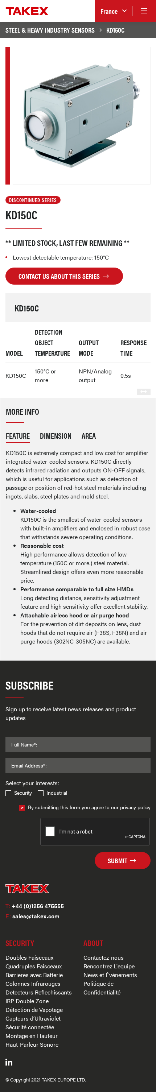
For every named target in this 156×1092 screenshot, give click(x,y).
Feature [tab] (18, 435)
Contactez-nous (103, 957)
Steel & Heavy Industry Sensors (50, 30)
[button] (113, 11)
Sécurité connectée (29, 1027)
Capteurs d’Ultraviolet (33, 1018)
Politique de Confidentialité (101, 987)
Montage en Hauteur (31, 1035)
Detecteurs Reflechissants (38, 992)
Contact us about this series (60, 276)
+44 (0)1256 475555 (34, 906)
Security (23, 792)
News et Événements (110, 975)
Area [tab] (89, 435)
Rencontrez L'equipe (109, 966)
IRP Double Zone (27, 1001)
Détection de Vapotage (34, 1009)
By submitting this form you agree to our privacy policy (89, 807)
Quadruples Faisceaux (33, 966)
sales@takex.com (32, 916)
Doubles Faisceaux (29, 957)
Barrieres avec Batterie (34, 975)
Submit (118, 860)
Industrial (56, 792)
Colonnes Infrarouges (33, 983)
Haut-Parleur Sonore (31, 1044)
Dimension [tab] (55, 435)
